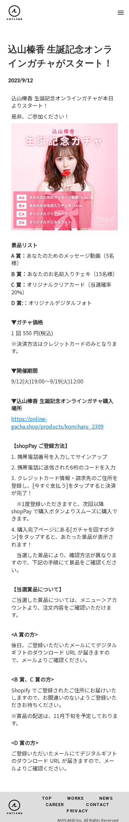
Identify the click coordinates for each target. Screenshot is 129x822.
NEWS (106, 798)
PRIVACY (77, 811)
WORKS (75, 798)
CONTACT (97, 804)
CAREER (55, 804)
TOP (47, 798)
